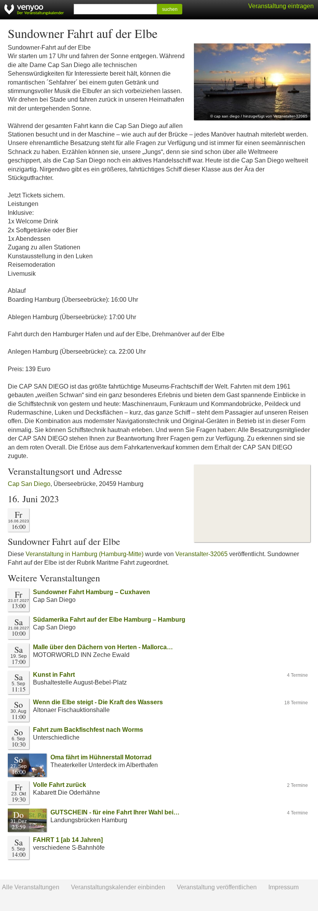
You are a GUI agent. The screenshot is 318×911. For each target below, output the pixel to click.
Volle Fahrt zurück (59, 784)
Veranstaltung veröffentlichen (217, 887)
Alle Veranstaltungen (30, 887)
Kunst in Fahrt (54, 674)
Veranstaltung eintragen (281, 6)
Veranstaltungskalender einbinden (118, 887)
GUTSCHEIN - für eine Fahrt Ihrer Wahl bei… (115, 812)
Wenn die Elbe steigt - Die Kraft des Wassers (98, 702)
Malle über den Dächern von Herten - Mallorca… (103, 647)
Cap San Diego (29, 484)
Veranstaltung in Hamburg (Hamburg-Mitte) (84, 554)
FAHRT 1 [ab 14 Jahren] (68, 840)
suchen (170, 9)
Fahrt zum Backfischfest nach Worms (88, 729)
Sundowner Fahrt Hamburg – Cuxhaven (91, 592)
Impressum (283, 887)
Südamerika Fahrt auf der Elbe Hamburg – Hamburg (109, 619)
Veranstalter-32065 (201, 554)
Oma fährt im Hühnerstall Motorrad (101, 757)
